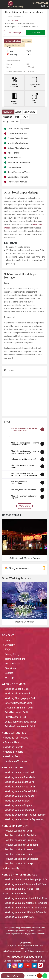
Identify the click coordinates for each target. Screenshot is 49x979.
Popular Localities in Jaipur (19, 854)
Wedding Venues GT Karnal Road (22, 888)
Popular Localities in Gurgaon (20, 840)
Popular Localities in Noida (19, 849)
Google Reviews (11, 121)
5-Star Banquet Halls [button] (16, 893)
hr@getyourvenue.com (35, 934)
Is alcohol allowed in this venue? (23, 459)
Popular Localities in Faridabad (21, 835)
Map (17, 116)
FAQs (25, 116)
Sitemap (9, 677)
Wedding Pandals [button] (14, 747)
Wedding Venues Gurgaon (18, 805)
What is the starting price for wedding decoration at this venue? (24, 474)
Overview (7, 112)
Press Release (12, 663)
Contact (9, 673)
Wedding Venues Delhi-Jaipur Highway (25, 814)
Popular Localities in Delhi (18, 830)
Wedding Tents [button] (13, 756)
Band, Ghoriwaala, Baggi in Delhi (21, 721)
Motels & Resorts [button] (14, 751)
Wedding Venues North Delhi (20, 772)
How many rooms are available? (23, 490)
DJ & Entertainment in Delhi (19, 707)
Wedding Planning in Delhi (18, 693)
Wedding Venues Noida (17, 800)
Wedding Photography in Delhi (20, 698)
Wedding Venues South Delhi (20, 777)
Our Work (36, 928)
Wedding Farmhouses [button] (16, 737)
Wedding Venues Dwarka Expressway (25, 819)
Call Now (36, 32)
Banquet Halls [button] (12, 742)
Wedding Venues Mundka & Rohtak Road (26, 898)
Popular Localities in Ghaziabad (21, 844)
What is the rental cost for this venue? (22, 466)
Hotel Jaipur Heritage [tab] (13, 41)
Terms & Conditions (15, 658)
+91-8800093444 (39, 3)
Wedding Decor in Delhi (17, 689)
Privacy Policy (12, 654)
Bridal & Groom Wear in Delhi (20, 726)
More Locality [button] (12, 868)
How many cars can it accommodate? (19, 483)
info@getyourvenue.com (37, 951)
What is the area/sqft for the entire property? (24, 497)
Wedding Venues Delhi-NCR (19, 917)
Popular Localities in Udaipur (20, 863)
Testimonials (25, 928)
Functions (21, 931)
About (18, 112)
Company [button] (10, 644)
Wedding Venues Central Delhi (21, 791)
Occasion (7, 116)
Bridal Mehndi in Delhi (16, 717)
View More (24, 506)
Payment (31, 931)
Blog (17, 928)
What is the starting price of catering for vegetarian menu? (25, 444)
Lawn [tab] (26, 41)
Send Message (14, 32)
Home (8, 640)
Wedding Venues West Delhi (20, 786)
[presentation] (4, 537)
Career (39, 931)
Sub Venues (29, 112)
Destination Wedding (16, 761)
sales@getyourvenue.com (14, 951)
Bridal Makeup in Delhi (16, 712)
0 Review (13, 20)
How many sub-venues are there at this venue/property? (24, 429)
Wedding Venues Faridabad (19, 810)
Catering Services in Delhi (18, 703)
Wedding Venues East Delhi (19, 782)
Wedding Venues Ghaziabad (19, 796)
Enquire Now (12, 976)
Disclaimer (10, 668)
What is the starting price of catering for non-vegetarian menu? (25, 452)
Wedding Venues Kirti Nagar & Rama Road (27, 903)
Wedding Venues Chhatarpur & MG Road (26, 884)
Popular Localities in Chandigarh (21, 858)
